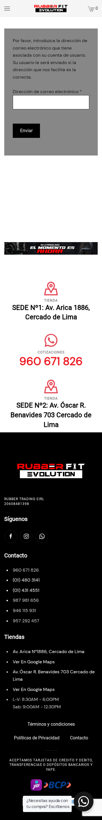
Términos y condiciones (51, 724)
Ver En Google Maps (34, 662)
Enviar (26, 130)
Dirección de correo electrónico (47, 92)
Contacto (79, 738)
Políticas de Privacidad (37, 738)
